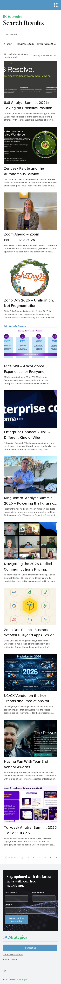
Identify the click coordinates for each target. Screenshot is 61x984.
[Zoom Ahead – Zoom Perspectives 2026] (30, 211)
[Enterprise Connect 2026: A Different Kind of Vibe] (30, 409)
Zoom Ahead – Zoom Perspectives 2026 (21, 236)
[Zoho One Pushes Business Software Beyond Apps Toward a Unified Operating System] (30, 606)
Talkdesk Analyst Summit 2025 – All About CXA (30, 830)
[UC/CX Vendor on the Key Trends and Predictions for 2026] (30, 672)
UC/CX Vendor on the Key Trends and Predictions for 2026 (26, 698)
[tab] (8, 44)
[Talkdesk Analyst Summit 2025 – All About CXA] (30, 804)
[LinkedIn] (5, 971)
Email (8, 904)
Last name (38, 892)
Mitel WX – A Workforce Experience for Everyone (24, 368)
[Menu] (56, 5)
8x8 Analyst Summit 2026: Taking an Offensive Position (28, 105)
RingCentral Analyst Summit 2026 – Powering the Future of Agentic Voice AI (30, 500)
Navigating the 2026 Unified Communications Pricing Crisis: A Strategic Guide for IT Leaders (29, 566)
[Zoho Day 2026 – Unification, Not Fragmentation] (30, 277)
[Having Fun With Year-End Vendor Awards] (30, 738)
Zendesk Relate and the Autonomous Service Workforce (24, 171)
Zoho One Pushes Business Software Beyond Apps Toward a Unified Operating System (30, 632)
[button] (10, 857)
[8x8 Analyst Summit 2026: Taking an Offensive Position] (30, 79)
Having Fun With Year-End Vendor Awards (26, 764)
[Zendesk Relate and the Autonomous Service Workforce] (30, 145)
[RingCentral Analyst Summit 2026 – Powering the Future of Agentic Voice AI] (30, 474)
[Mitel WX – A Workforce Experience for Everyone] (30, 343)
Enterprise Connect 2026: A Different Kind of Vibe (27, 434)
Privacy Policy (10, 959)
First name (11, 892)
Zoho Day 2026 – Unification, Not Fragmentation (29, 302)
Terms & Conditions (13, 954)
